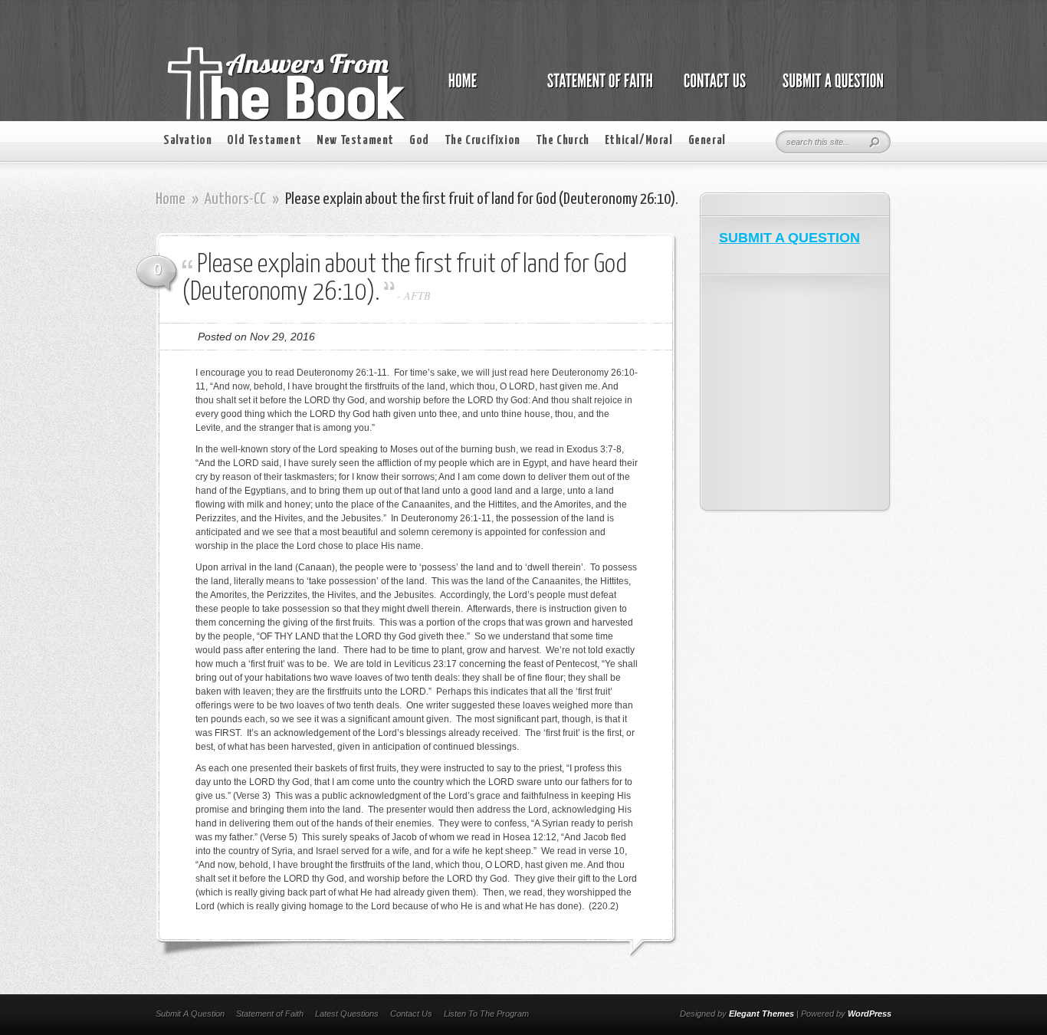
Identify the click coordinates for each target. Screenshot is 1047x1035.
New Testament (355, 140)
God (419, 140)
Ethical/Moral (639, 140)
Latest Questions (347, 1013)
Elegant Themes (761, 1013)
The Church (562, 140)
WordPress (869, 1013)
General (707, 140)
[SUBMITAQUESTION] (828, 89)
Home (170, 199)
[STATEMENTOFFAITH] (596, 89)
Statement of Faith (270, 1013)
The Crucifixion (482, 140)
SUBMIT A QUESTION (789, 237)
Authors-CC (235, 199)
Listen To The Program (486, 1013)
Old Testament (264, 140)
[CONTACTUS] (714, 89)
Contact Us (411, 1013)
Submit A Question (190, 1013)
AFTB (417, 295)
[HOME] (478, 89)
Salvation (187, 140)
